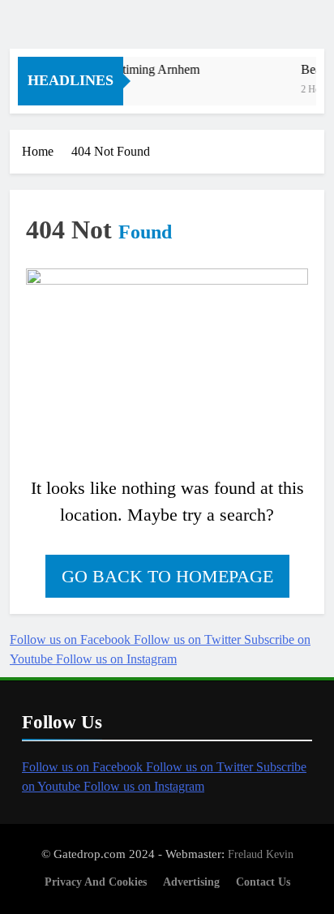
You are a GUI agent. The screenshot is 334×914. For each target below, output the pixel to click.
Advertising (191, 881)
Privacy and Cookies (96, 881)
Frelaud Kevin (260, 853)
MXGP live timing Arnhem (129, 69)
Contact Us (263, 881)
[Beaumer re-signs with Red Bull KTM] (253, 91)
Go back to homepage (167, 576)
